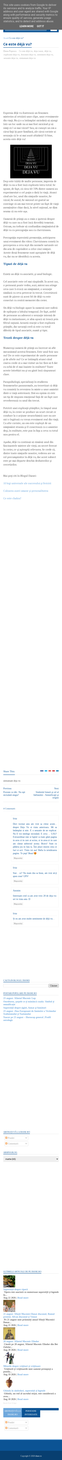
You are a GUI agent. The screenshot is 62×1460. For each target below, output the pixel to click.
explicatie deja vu (12, 54)
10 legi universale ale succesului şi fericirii (27, 483)
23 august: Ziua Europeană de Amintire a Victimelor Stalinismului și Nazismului (29, 1012)
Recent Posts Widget (10, 1403)
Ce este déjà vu (26, 51)
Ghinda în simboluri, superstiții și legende (24, 1390)
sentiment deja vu (45, 54)
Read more (23, 1298)
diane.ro (38, 1456)
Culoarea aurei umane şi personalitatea (25, 490)
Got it (40, 26)
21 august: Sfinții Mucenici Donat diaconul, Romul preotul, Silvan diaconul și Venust (29, 1315)
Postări (10, 1138)
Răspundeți (18, 858)
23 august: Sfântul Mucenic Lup (19, 998)
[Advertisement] (31, 86)
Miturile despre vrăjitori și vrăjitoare (22, 1366)
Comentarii (12, 1143)
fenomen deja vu (28, 54)
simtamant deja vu (27, 58)
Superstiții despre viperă (15, 1289)
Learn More (27, 26)
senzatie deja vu (11, 58)
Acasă (6, 38)
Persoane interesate (31, 1413)
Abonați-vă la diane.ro (12, 1413)
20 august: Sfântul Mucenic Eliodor (21, 1341)
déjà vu (47, 51)
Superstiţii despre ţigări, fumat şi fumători (24, 1008)
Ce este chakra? (12, 498)
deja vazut (38, 51)
